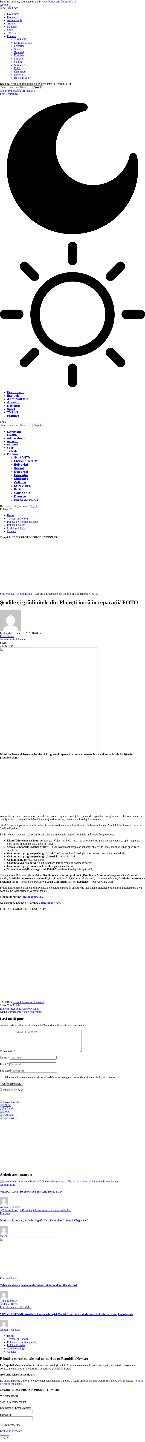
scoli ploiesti (37, 1002)
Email (4, 1064)
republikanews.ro (32, 896)
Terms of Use (68, 1)
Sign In (34, 506)
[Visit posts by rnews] (4, 1232)
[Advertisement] (72, 565)
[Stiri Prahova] (17, 90)
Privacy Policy (47, 1)
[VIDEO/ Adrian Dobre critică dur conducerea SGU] (59, 1181)
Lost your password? (11, 1430)
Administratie (7, 639)
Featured (14, 1307)
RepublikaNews (50, 902)
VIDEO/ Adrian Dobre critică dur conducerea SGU (31, 1191)
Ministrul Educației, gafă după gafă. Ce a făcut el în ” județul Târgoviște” (44, 1220)
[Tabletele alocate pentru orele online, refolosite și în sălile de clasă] (29, 1275)
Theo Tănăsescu (9, 1300)
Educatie (20, 639)
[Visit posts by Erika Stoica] (10, 629)
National (14, 1278)
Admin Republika (10, 1206)
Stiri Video (25, 1307)
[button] (4, 4)
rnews (3, 1235)
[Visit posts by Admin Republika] (4, 1203)
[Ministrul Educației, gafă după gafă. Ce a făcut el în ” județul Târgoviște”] (35, 1210)
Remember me (12, 1424)
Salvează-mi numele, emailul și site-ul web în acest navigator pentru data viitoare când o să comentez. (60, 1077)
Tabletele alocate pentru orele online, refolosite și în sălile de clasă (38, 1285)
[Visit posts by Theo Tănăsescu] (4, 1297)
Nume (4, 1057)
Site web (5, 1070)
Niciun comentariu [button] (31, 1011)
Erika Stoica (7, 636)
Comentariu (7, 1051)
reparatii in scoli (21, 1002)
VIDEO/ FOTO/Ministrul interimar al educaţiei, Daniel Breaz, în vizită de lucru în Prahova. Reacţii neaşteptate (66, 1314)
